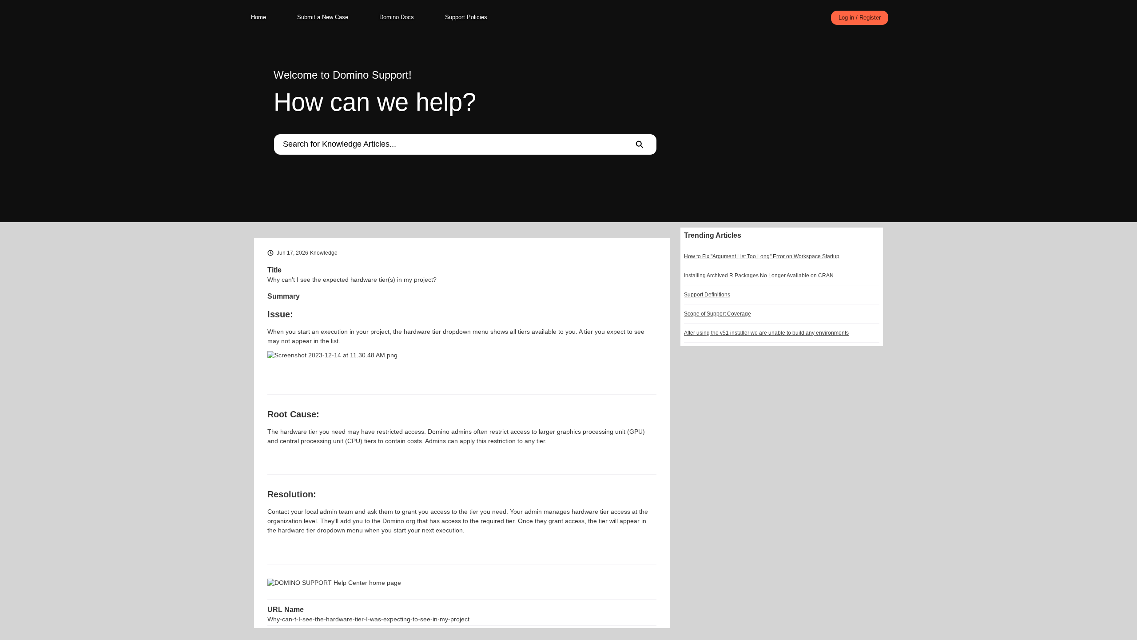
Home (258, 17)
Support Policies (466, 17)
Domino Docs (396, 17)
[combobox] (448, 144)
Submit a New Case (322, 17)
